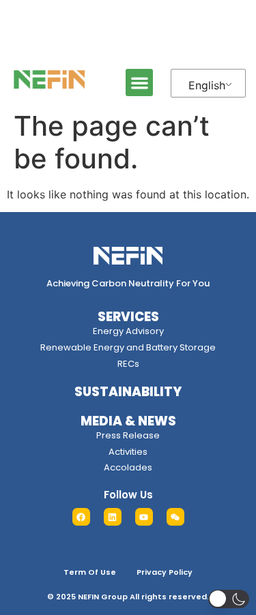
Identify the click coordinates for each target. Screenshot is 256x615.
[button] (140, 83)
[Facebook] (81, 517)
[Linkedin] (113, 517)
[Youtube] (144, 517)
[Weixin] (175, 517)
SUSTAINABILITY (128, 391)
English (206, 85)
